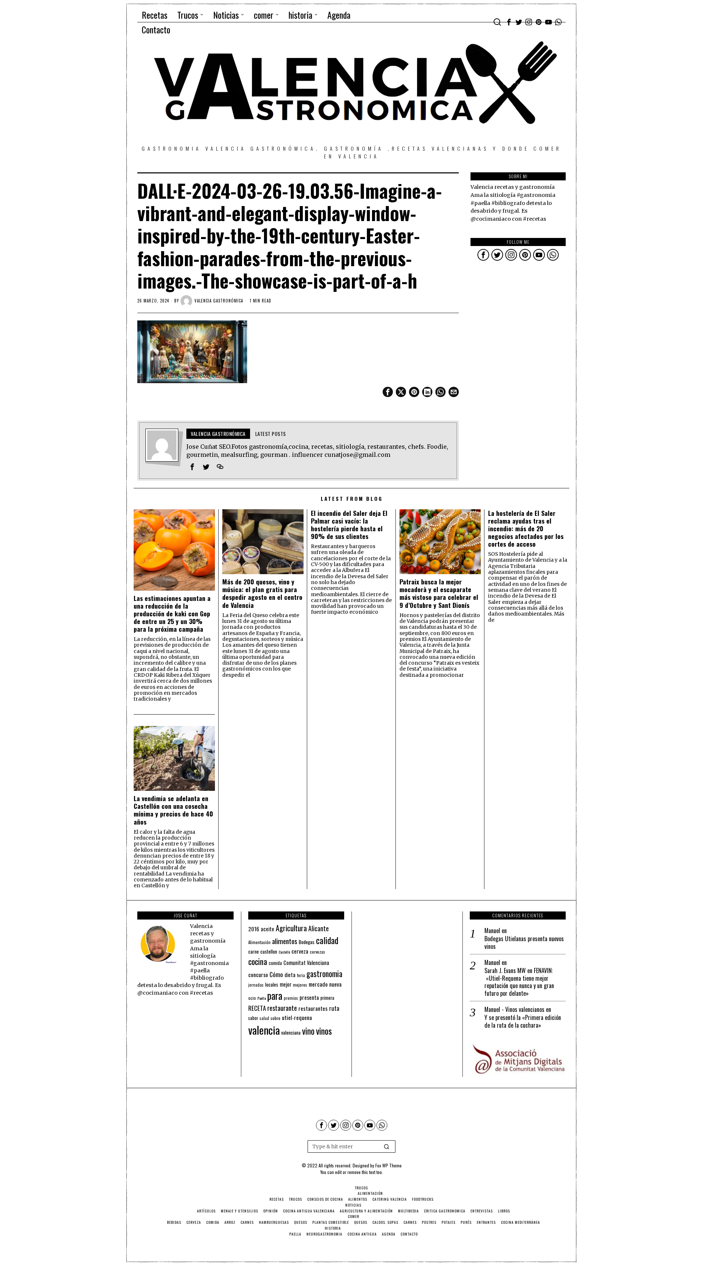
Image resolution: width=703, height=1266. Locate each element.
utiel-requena (297, 1017)
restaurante (282, 1008)
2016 (253, 929)
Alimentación (259, 942)
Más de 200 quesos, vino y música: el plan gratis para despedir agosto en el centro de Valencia (262, 593)
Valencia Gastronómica (218, 301)
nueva (335, 984)
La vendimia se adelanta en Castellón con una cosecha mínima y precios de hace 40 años (173, 810)
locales (271, 984)
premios (291, 998)
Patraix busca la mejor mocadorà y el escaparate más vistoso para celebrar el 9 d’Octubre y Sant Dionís (438, 593)
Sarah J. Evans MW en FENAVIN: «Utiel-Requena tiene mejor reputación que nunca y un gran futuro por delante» (519, 982)
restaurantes (313, 1008)
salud (264, 1018)
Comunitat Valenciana (306, 962)
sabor (253, 1017)
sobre (275, 1017)
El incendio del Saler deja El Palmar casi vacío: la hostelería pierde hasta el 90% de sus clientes (349, 524)
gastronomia (324, 973)
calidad (327, 940)
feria (301, 975)
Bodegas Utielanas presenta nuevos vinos (524, 942)
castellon (268, 951)
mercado (318, 984)
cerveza (299, 951)
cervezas (317, 952)
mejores (300, 984)
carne (253, 951)
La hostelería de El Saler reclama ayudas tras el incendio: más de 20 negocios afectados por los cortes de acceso (525, 528)
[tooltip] (509, 22)
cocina (257, 961)
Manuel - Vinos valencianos (514, 1009)
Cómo (276, 974)
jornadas (256, 985)
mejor (285, 984)
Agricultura (291, 927)
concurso (258, 974)
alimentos (284, 941)
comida (275, 962)
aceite (267, 929)
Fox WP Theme (388, 1165)
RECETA (257, 1008)
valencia (264, 1030)
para (274, 995)
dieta (289, 975)
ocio (252, 998)
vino (308, 1030)
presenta (309, 997)
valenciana (291, 1032)
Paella (261, 998)
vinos (324, 1030)
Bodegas (307, 942)
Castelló (284, 952)
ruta (334, 1008)
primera (327, 997)
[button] (386, 1146)
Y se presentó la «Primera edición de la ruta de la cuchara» (522, 1021)
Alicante (318, 928)
